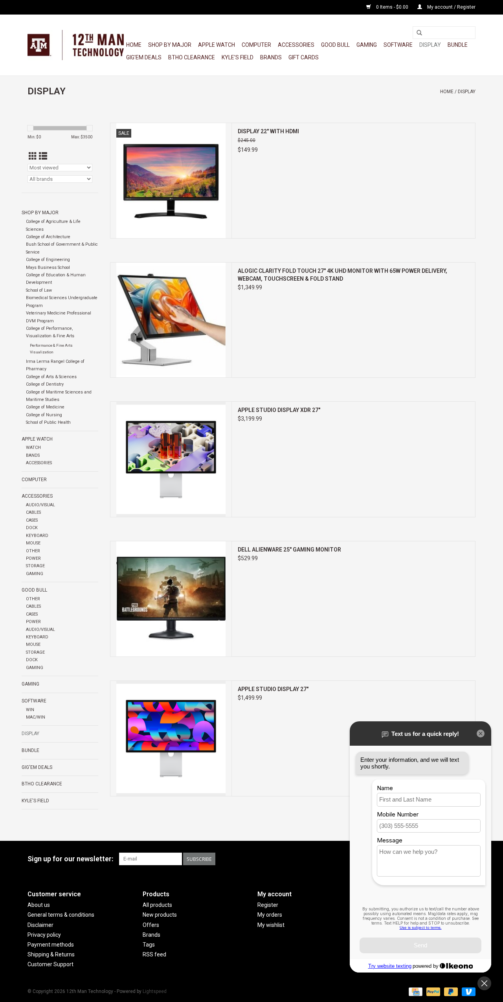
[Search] (419, 33)
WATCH (33, 447)
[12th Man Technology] (76, 45)
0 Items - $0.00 (392, 7)
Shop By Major (169, 45)
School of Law (39, 290)
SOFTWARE (398, 45)
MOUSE (33, 543)
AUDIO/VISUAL (40, 504)
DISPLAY (430, 45)
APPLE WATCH (216, 45)
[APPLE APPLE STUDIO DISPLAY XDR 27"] (171, 459)
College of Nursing (44, 414)
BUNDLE (458, 45)
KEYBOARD (37, 535)
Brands (271, 57)
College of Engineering (48, 259)
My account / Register (450, 7)
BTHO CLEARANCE (191, 57)
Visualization (41, 352)
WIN (30, 709)
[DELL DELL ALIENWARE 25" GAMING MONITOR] (171, 598)
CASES (32, 520)
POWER (33, 558)
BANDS (33, 455)
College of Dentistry (45, 384)
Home (133, 45)
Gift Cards (303, 57)
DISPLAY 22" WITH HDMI (268, 131)
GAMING (366, 45)
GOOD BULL (335, 45)
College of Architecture (48, 236)
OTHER (33, 550)
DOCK (32, 527)
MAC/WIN (35, 717)
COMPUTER (256, 45)
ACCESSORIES (296, 45)
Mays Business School (48, 267)
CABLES (33, 512)
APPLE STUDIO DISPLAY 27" (273, 689)
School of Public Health (48, 422)
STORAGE (35, 565)
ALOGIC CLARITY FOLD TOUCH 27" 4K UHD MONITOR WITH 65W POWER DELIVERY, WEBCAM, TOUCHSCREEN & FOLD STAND (342, 275)
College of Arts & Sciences (51, 376)
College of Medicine (45, 407)
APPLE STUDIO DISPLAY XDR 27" (279, 410)
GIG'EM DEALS (144, 57)
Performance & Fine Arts (51, 345)
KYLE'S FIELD (237, 57)
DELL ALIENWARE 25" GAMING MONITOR (289, 549)
